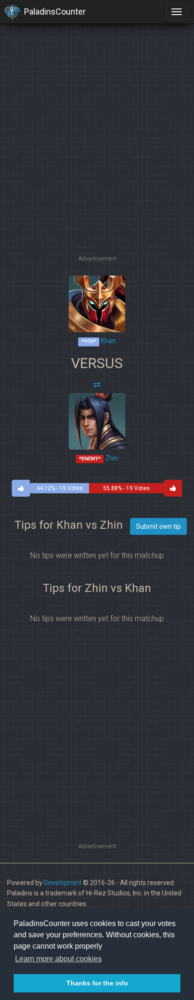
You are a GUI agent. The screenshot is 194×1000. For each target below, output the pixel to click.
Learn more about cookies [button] (58, 959)
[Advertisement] (97, 156)
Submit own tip (158, 526)
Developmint (62, 882)
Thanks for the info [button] (97, 983)
